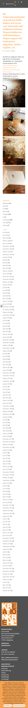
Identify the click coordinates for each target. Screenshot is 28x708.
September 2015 (7, 577)
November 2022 (7, 342)
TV (3, 217)
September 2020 (7, 414)
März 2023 (6, 331)
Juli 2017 (5, 519)
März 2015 (6, 585)
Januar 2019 (6, 469)
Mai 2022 (5, 359)
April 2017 (6, 527)
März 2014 (6, 588)
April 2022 (6, 362)
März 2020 (6, 431)
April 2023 (6, 329)
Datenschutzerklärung (19, 705)
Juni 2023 (5, 323)
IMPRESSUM (5, 643)
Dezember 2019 (7, 439)
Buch (4, 206)
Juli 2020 (5, 420)
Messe (5, 211)
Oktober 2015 (7, 574)
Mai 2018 (5, 491)
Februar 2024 (7, 301)
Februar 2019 (7, 466)
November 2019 (7, 442)
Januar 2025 (6, 274)
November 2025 (7, 249)
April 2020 (6, 428)
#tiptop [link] (14, 67)
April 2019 (6, 461)
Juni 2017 (5, 522)
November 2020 (7, 409)
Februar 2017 (7, 533)
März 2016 (6, 560)
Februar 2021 (7, 400)
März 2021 (6, 398)
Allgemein (6, 203)
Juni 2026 (5, 235)
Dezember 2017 (7, 505)
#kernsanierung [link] (7, 72)
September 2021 (7, 381)
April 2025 (6, 265)
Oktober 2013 (7, 590)
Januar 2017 (6, 535)
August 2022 (6, 351)
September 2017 (7, 513)
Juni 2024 (5, 290)
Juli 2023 (5, 320)
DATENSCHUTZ (5, 645)
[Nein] (26, 694)
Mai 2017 (5, 524)
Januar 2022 (6, 370)
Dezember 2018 (7, 472)
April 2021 (6, 395)
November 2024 (7, 279)
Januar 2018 (6, 502)
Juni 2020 (5, 422)
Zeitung (5, 225)
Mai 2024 (5, 293)
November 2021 (7, 375)
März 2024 (6, 298)
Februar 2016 (7, 563)
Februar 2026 (7, 241)
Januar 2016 (6, 566)
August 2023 (6, 318)
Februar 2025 (7, 271)
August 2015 (6, 579)
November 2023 (7, 309)
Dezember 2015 (7, 568)
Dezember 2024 (7, 276)
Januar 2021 (6, 403)
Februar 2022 (7, 367)
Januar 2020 (6, 436)
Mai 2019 (5, 458)
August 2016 (6, 549)
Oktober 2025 (7, 252)
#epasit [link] (15, 65)
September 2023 (7, 315)
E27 (4, 209)
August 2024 (6, 285)
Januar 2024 (6, 304)
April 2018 (6, 494)
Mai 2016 (5, 555)
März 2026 (6, 238)
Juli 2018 (5, 486)
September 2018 (7, 480)
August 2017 (6, 516)
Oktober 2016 (7, 544)
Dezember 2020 (7, 406)
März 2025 (6, 268)
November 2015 (7, 571)
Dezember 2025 (7, 246)
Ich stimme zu (7, 705)
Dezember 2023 (7, 307)
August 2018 (6, 483)
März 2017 (6, 530)
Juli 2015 (5, 582)
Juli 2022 (5, 354)
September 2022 (7, 348)
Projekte (13, 51)
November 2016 (7, 541)
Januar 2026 (6, 243)
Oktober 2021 (7, 378)
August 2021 (6, 384)
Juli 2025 (5, 260)
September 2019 (7, 447)
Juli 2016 (5, 552)
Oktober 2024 (7, 282)
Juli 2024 (5, 287)
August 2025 (6, 257)
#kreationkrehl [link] (7, 70)
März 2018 (6, 497)
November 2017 (7, 508)
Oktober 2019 (7, 444)
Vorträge (5, 222)
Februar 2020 (7, 433)
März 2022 (6, 365)
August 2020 (6, 417)
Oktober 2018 (7, 477)
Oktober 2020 (7, 411)
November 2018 (7, 475)
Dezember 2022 (7, 340)
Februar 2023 (7, 334)
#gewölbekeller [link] (7, 67)
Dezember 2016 (7, 538)
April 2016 (6, 557)
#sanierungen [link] (16, 70)
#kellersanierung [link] (8, 65)
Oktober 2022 (7, 345)
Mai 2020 (5, 425)
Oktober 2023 (7, 312)
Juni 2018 (5, 489)
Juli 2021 (5, 387)
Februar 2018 (7, 500)
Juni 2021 (5, 389)
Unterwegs (6, 220)
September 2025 (7, 254)
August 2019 (6, 450)
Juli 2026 (5, 232)
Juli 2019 (5, 453)
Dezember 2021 (7, 373)
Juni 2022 (5, 356)
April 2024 (6, 296)
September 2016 (7, 546)
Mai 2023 (5, 326)
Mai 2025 (5, 263)
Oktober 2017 (7, 510)
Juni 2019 (5, 455)
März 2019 (6, 464)
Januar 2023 (6, 337)
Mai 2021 (5, 392)
